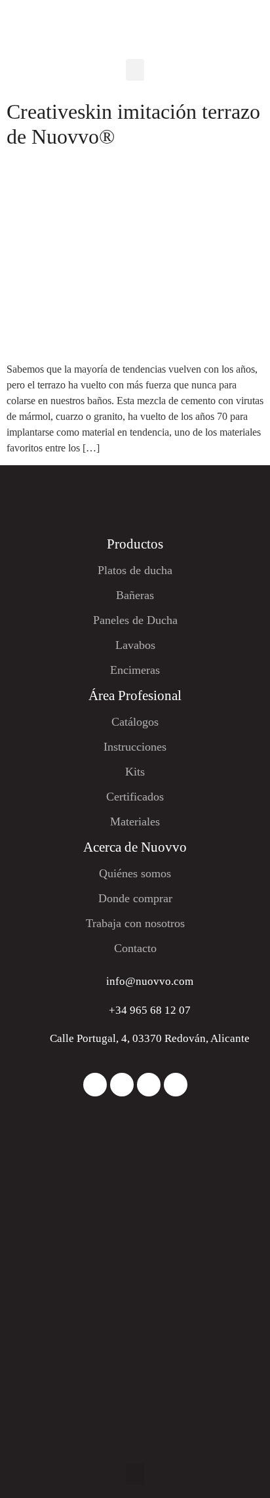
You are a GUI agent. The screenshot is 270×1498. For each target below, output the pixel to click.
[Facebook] (122, 1084)
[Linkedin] (149, 1084)
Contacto (135, 948)
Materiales (135, 821)
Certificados (135, 796)
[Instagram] (95, 1084)
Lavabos (135, 645)
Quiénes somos (135, 873)
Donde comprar (135, 898)
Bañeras (135, 595)
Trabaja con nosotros (135, 923)
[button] (135, 70)
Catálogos (135, 721)
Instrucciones (135, 746)
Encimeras (135, 669)
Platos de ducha (135, 570)
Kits (135, 771)
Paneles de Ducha (135, 620)
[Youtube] (175, 1084)
